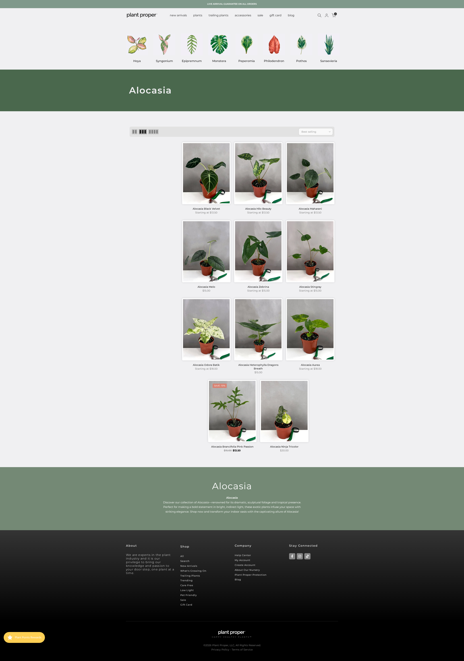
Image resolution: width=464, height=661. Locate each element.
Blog (238, 579)
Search (185, 561)
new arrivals (178, 15)
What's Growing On (193, 570)
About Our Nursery (247, 569)
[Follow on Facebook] (292, 556)
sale (260, 15)
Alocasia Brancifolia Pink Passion (232, 446)
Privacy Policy (220, 649)
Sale (183, 599)
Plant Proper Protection (251, 574)
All (182, 556)
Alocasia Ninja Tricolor (284, 446)
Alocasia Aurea (310, 365)
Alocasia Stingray (310, 286)
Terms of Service (242, 649)
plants (197, 15)
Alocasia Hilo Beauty (258, 208)
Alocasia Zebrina (258, 286)
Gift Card (186, 604)
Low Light (187, 590)
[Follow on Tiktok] (307, 556)
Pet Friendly (188, 595)
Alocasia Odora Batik (206, 365)
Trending (186, 580)
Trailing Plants (218, 15)
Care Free (186, 585)
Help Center (243, 555)
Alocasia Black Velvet (206, 208)
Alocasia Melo (206, 286)
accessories (243, 15)
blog (291, 15)
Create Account (245, 565)
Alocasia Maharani (310, 208)
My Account (242, 560)
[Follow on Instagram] (300, 556)
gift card (275, 15)
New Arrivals (188, 565)
